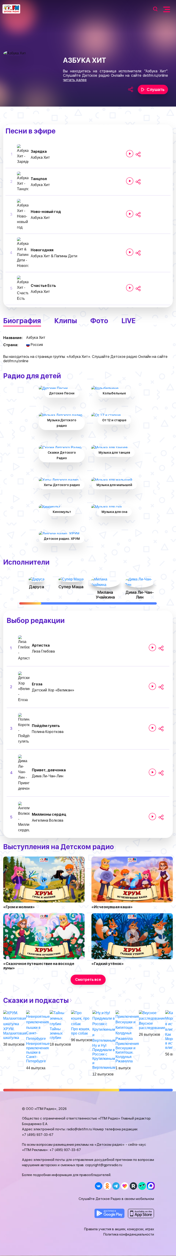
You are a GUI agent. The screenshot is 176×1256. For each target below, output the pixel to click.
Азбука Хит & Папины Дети (54, 256)
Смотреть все (88, 979)
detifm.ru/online (155, 75)
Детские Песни (61, 393)
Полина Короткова (47, 732)
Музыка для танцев (114, 452)
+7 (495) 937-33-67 (37, 1135)
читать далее (75, 80)
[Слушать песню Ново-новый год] (129, 214)
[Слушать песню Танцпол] (129, 181)
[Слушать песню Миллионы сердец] (152, 816)
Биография (22, 321)
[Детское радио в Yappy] (142, 1185)
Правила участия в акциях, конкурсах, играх (119, 1229)
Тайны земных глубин (56, 1033)
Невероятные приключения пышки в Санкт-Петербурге (38, 1052)
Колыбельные (114, 393)
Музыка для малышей (114, 485)
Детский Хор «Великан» (53, 690)
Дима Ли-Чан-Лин (47, 776)
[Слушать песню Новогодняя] (129, 252)
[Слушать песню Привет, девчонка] (152, 772)
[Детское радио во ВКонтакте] (98, 1185)
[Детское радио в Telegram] (116, 1185)
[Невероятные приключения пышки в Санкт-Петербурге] (38, 1025)
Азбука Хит (40, 157)
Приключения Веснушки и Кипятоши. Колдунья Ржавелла (127, 1052)
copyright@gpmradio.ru (103, 1165)
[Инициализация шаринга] (138, 154)
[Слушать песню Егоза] (152, 686)
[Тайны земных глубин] (60, 1018)
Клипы (65, 321)
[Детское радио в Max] (150, 1185)
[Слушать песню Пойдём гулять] (152, 728)
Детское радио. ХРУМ (62, 538)
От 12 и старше (114, 420)
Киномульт (62, 512)
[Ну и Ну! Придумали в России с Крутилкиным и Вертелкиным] (104, 1026)
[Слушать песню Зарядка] (129, 153)
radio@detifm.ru (79, 1129)
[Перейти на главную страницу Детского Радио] (11, 9)
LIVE (128, 321)
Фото (99, 321)
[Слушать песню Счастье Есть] (129, 287)
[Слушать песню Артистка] (152, 647)
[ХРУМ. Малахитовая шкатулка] (14, 1018)
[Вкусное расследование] (152, 1015)
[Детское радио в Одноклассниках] (107, 1185)
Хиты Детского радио (62, 485)
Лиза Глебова (43, 651)
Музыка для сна (114, 512)
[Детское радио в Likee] (124, 1185)
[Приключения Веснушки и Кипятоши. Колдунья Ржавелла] (127, 1025)
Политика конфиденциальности (128, 1234)
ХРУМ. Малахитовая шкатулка (14, 1033)
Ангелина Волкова (47, 820)
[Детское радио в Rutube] (133, 1185)
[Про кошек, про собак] (81, 1018)
